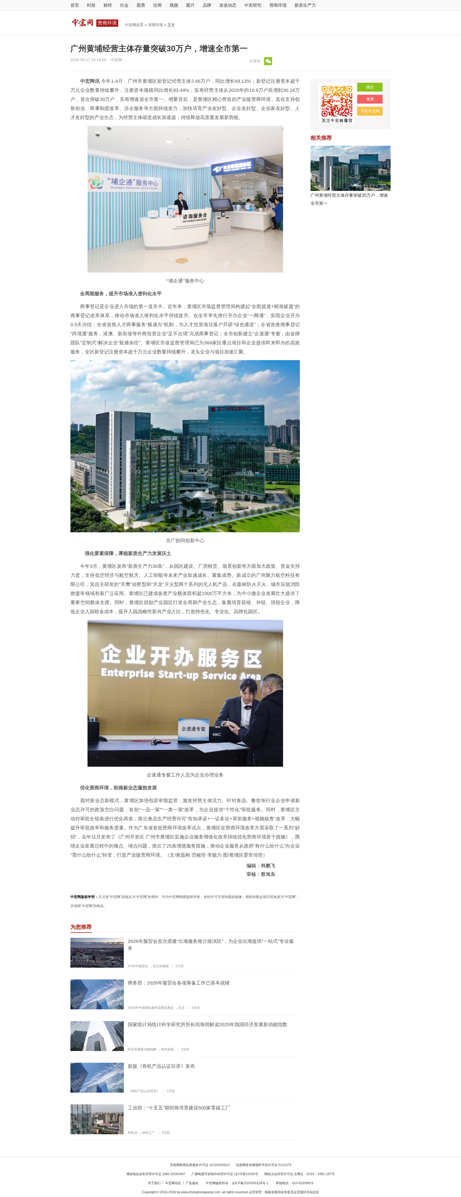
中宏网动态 (173, 1183)
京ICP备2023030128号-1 (250, 1183)
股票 (141, 5)
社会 (124, 5)
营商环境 (278, 5)
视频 (174, 5)
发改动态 (227, 5)
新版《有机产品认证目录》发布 (161, 1066)
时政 (91, 5)
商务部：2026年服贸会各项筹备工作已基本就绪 (179, 983)
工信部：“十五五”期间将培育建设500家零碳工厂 (179, 1108)
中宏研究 (252, 5)
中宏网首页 (135, 25)
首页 (74, 5)
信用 (157, 5)
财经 (108, 5)
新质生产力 (305, 5)
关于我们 (154, 1183)
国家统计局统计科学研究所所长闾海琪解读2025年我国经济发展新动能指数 (207, 1024)
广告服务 (192, 1183)
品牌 (207, 5)
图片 (190, 5)
